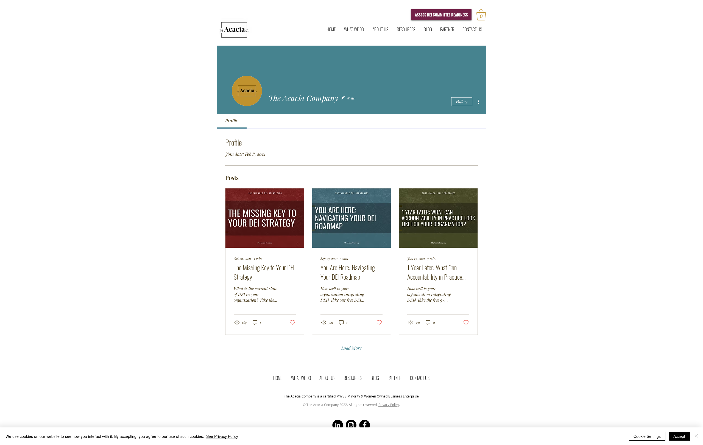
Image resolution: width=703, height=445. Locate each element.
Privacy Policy (388, 404)
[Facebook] (364, 425)
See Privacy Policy (222, 436)
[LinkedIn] (337, 425)
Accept (679, 436)
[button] (481, 14)
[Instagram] (351, 425)
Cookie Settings (647, 436)
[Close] (696, 436)
